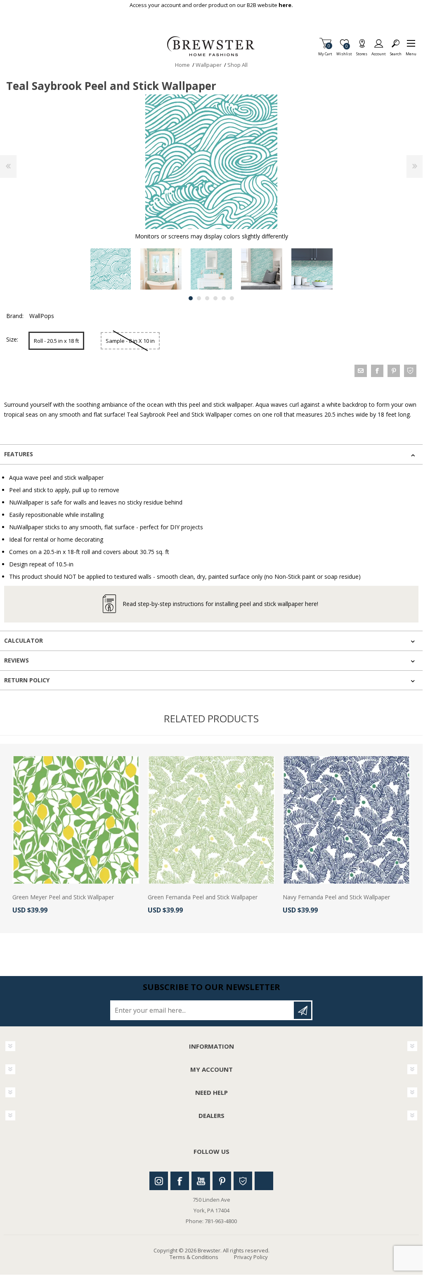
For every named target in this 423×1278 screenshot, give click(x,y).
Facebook (179, 1181)
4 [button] (215, 298)
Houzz (243, 1181)
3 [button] (207, 298)
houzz (410, 371)
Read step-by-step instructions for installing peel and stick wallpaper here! (220, 604)
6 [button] (232, 298)
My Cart (325, 51)
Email (360, 371)
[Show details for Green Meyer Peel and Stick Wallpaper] (75, 819)
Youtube (200, 1181)
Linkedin (264, 1181)
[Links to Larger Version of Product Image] (211, 161)
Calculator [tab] (23, 640)
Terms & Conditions (194, 1257)
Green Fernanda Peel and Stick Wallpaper (203, 897)
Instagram (158, 1181)
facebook (377, 371)
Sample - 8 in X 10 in (130, 340)
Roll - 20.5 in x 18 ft (56, 340)
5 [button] (224, 298)
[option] (110, 269)
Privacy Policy (251, 1257)
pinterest (394, 371)
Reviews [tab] (16, 660)
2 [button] (199, 298)
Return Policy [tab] (27, 680)
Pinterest (222, 1181)
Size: (12, 339)
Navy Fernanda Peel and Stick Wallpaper (336, 897)
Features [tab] (18, 454)
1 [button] (191, 298)
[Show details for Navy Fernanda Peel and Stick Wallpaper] (346, 819)
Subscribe (302, 1010)
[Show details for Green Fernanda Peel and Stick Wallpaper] (211, 819)
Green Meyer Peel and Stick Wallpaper (63, 897)
